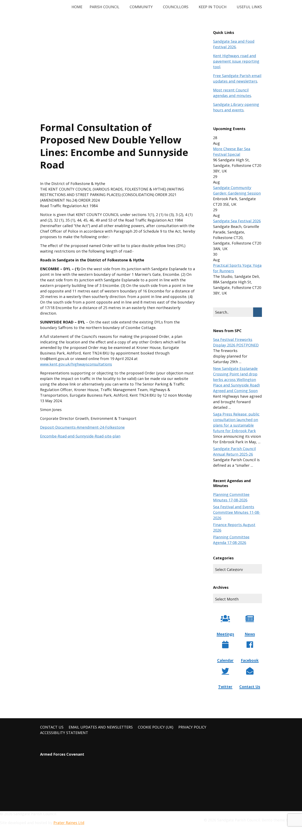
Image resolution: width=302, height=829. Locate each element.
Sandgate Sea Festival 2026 (237, 220)
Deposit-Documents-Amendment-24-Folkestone (82, 427)
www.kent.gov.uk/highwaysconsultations (76, 364)
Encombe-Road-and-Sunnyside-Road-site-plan (80, 436)
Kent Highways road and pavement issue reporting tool (236, 61)
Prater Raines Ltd (68, 822)
